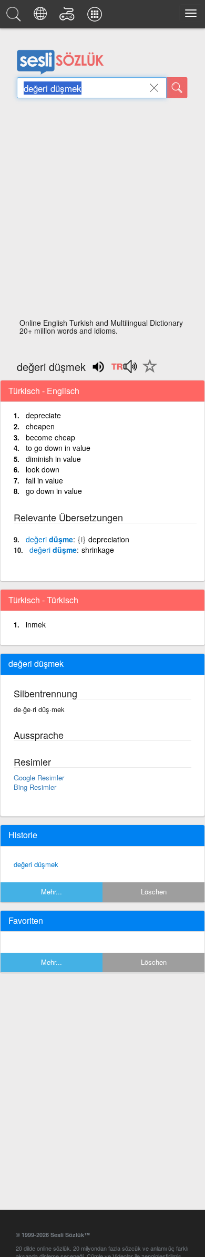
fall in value (44, 480)
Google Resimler (39, 777)
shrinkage (97, 549)
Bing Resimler (35, 787)
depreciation (108, 539)
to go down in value (58, 447)
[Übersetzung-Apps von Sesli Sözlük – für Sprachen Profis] (96, 17)
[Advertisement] (102, 211)
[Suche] (177, 87)
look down (42, 469)
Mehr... (51, 892)
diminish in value (53, 459)
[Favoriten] (147, 372)
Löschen (154, 892)
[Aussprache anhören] (124, 370)
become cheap (50, 437)
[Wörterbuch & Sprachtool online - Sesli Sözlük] (15, 17)
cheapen (40, 426)
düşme (49, 539)
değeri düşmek (36, 864)
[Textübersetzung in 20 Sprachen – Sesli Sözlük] (42, 17)
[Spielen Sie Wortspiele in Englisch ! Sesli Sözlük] (69, 17)
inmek (36, 624)
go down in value (54, 491)
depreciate (43, 415)
